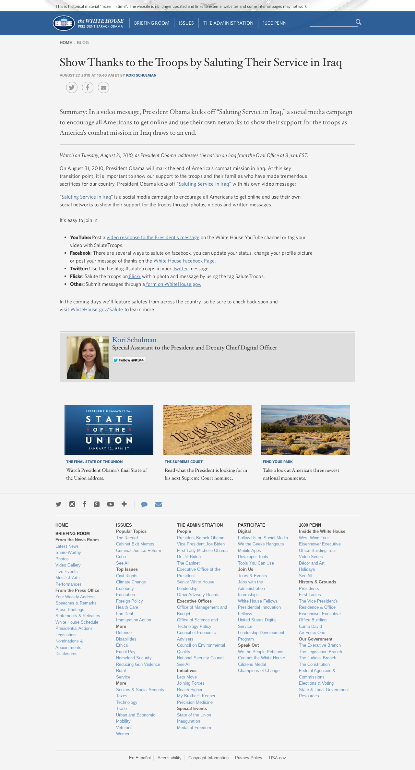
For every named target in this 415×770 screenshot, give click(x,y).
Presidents (309, 588)
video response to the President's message (153, 237)
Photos (62, 558)
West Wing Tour (314, 537)
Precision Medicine (195, 702)
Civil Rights (126, 575)
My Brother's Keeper (196, 695)
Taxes (121, 695)
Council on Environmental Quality (201, 648)
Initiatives (186, 670)
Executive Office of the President (198, 572)
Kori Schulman (141, 75)
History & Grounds (317, 582)
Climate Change (131, 582)
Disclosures (66, 653)
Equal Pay (126, 651)
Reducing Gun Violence (138, 664)
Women (123, 733)
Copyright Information (208, 757)
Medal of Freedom (194, 727)
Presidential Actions (74, 628)
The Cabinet (188, 563)
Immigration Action (133, 619)
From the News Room (77, 539)
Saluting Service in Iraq (204, 184)
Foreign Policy (129, 601)
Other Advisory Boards (198, 594)
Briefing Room (152, 23)
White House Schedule (76, 622)
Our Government (315, 639)
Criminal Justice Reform (138, 550)
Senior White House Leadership (195, 585)
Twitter (180, 268)
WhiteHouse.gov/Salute (96, 309)
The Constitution (314, 664)
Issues (186, 23)
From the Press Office (77, 590)
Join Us (245, 569)
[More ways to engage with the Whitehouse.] (124, 504)
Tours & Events (252, 575)
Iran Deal (124, 613)
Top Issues (127, 569)
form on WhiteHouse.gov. (173, 284)
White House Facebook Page (184, 260)
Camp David (310, 626)
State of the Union (194, 715)
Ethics (122, 645)
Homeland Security (134, 657)
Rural (121, 670)
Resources (309, 695)
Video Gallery (68, 565)
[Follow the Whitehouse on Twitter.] (58, 504)
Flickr (134, 276)
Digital (244, 531)
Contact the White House (261, 657)
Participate (251, 525)
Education (125, 594)
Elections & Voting (316, 683)
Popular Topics (131, 531)
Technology (126, 702)
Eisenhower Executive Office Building (320, 617)
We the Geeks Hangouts (261, 544)
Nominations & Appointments (69, 644)
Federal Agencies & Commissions (317, 673)
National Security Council (200, 657)
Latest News (67, 546)
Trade (121, 708)
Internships (248, 594)
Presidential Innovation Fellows (259, 610)
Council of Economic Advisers (196, 636)
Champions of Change (258, 670)
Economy (125, 588)
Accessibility (170, 757)
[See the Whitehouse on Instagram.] (72, 504)
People (184, 531)
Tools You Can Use (256, 563)
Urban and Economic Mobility (135, 718)
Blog (83, 42)
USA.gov (277, 757)
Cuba (121, 556)
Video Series (311, 556)
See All (122, 563)
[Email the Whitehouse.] (158, 504)
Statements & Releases (77, 615)
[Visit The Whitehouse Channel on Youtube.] (110, 504)
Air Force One (312, 632)
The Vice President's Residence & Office (318, 604)
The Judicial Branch (317, 657)
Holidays (307, 569)
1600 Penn (275, 23)
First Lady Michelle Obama (202, 550)
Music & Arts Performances (68, 581)
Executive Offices (194, 601)
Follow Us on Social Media (263, 537)
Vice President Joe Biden (201, 544)
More (121, 626)
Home (66, 42)
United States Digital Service (257, 623)
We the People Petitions (260, 651)
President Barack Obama (200, 537)
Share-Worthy (68, 552)
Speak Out (248, 645)
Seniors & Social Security (140, 689)
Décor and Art (312, 563)
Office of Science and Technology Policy (197, 623)
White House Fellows (258, 601)
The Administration (228, 23)
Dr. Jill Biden (189, 556)
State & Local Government (324, 689)
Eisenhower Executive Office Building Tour (320, 547)
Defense (124, 632)
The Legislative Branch (320, 651)
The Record (127, 537)
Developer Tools (253, 556)
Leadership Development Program (261, 636)
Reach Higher (189, 689)
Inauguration (188, 721)
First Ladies (310, 594)
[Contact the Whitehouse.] (141, 504)
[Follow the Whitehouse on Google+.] (97, 504)
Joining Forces (191, 683)
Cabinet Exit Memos (135, 544)
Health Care (127, 607)
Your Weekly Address (75, 596)
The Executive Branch (320, 645)
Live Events (66, 571)
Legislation (65, 634)
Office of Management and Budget (202, 610)
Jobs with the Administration (251, 585)
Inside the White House (322, 531)
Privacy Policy (248, 757)
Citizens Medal (252, 664)
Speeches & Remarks (76, 603)
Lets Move (187, 677)
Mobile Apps (249, 550)
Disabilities (126, 639)
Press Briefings (69, 609)
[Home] (88, 30)
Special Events (192, 708)
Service (123, 677)
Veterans (124, 727)
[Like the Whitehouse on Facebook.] (84, 504)
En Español (140, 757)
